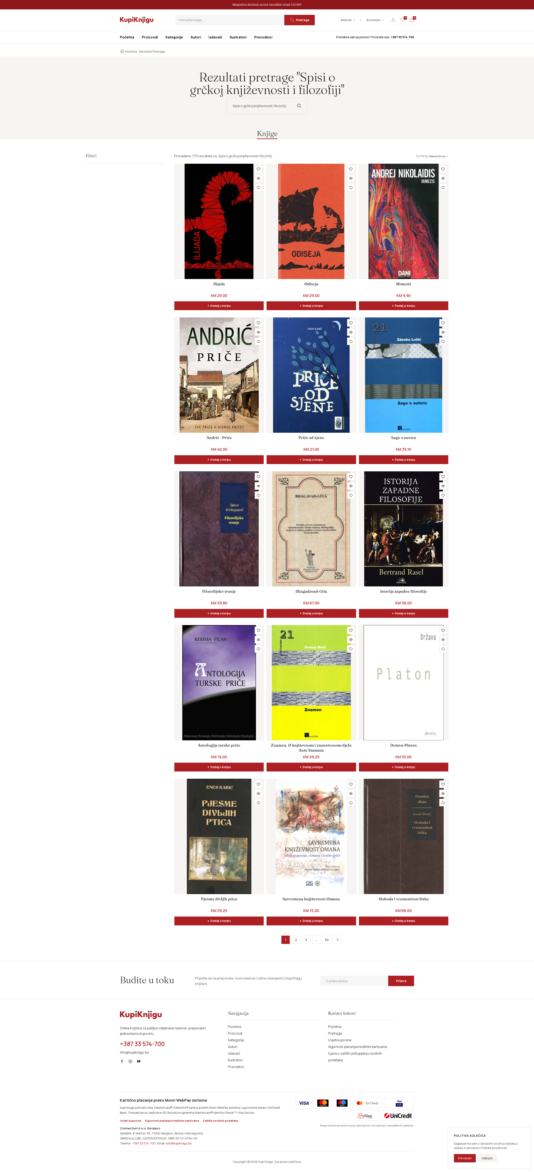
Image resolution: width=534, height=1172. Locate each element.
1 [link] (285, 939)
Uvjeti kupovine (339, 1040)
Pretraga (335, 1033)
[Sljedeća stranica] (337, 940)
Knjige (267, 133)
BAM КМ (346, 20)
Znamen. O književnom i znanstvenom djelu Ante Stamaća (311, 748)
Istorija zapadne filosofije (403, 591)
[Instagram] (130, 1061)
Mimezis (403, 284)
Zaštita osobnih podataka (220, 1121)
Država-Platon (403, 745)
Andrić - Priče (219, 437)
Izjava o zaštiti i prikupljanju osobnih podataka (355, 1056)
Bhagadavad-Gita (311, 591)
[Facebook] (122, 1061)
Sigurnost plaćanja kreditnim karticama (357, 1046)
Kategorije (236, 1040)
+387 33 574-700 (143, 1143)
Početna (131, 51)
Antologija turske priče (219, 745)
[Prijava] (393, 20)
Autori (232, 1046)
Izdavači (234, 1053)
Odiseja (311, 284)
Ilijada (219, 284)
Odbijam (487, 1158)
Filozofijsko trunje (219, 591)
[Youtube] (139, 1061)
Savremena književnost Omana (311, 899)
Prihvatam (465, 1158)
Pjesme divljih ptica (219, 899)
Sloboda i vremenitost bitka (404, 899)
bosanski (373, 20)
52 (327, 939)
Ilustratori (235, 1060)
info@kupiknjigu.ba (178, 1143)
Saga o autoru (403, 437)
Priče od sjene (311, 437)
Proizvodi (235, 1033)
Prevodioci (236, 1066)
